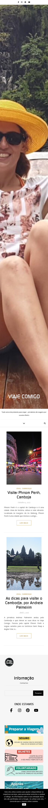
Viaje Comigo (24, 396)
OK (24, 804)
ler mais (24, 523)
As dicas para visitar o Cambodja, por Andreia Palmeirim (24, 603)
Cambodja (27, 489)
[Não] (45, 798)
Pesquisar (38, 693)
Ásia (19, 489)
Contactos (24, 683)
